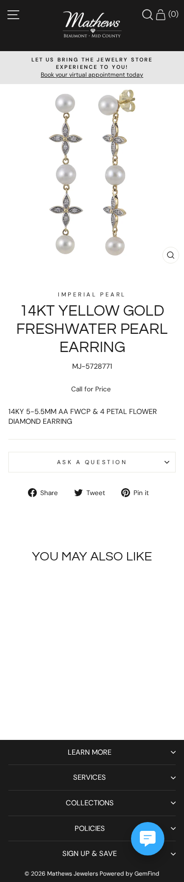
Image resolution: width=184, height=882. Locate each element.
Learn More (89, 752)
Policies (90, 828)
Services (89, 777)
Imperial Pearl (92, 294)
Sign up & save (89, 853)
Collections (90, 803)
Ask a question (92, 462)
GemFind (146, 874)
